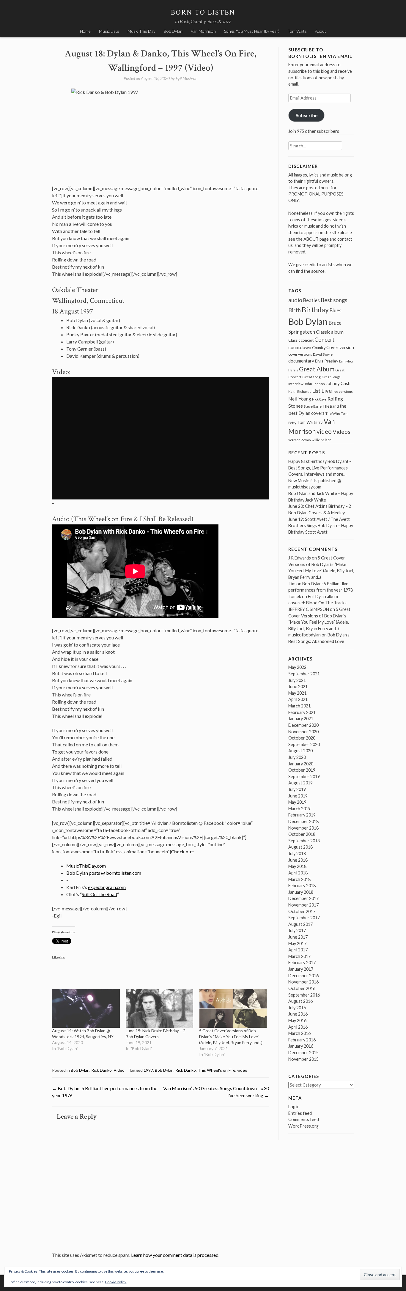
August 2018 (300, 846)
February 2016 (302, 1039)
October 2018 (301, 834)
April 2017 (298, 949)
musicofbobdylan (304, 634)
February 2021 (302, 712)
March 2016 (299, 1033)
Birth (294, 310)
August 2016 (300, 1001)
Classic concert (301, 340)
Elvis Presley (326, 360)
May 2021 (297, 693)
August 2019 (300, 782)
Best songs (334, 300)
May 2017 (297, 943)
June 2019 (298, 795)
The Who (332, 413)
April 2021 (298, 699)
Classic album (330, 332)
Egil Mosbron (186, 78)
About (320, 31)
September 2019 (304, 776)
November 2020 (303, 731)
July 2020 (297, 757)
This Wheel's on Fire (216, 1070)
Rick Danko (101, 1070)
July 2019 (297, 789)
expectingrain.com (107, 887)
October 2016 (301, 988)
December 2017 (303, 898)
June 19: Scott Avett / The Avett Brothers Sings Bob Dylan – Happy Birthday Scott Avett (320, 526)
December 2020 (303, 725)
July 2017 (297, 930)
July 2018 (297, 853)
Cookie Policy (115, 1282)
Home (85, 31)
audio (295, 300)
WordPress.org (303, 1125)
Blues (336, 310)
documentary (301, 360)
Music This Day (141, 31)
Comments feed (303, 1119)
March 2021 (299, 705)
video (242, 1070)
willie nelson (321, 440)
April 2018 (298, 872)
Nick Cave (319, 399)
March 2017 (299, 956)
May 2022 (297, 667)
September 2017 (304, 917)
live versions (343, 391)
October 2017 (301, 911)
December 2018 (303, 821)
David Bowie (323, 354)
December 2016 (303, 975)
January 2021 (300, 718)
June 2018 (298, 860)
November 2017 (303, 904)
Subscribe (306, 115)
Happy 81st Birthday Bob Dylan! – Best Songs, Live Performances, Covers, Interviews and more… (320, 468)
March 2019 (299, 808)
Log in (294, 1106)
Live (326, 390)
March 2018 (299, 879)
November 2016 (303, 981)
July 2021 (297, 680)
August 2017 (300, 924)
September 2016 (304, 994)
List (316, 391)
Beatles (311, 300)
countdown (299, 347)
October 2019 (301, 770)
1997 (148, 1070)
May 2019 (297, 802)
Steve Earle (313, 406)
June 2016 (298, 1013)
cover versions (300, 354)
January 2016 (300, 1046)
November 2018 (303, 827)
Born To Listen (203, 12)
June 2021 (298, 686)
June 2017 (298, 937)
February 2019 (302, 814)
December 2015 (303, 1052)
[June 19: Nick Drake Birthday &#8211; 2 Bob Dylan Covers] (159, 1008)
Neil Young (299, 398)
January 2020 (300, 763)
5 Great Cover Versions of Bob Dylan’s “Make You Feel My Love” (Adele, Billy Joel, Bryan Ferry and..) (230, 1036)
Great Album (316, 369)
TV (320, 423)
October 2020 (301, 737)
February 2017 (302, 962)
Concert (324, 339)
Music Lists (109, 31)
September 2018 (304, 840)
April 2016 (298, 1027)
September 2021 (304, 673)
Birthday (315, 309)
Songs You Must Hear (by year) (251, 31)
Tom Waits (297, 31)
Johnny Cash (338, 383)
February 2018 (302, 885)
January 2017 (300, 969)
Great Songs (331, 377)
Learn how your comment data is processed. (175, 1255)
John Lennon (314, 384)
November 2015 (303, 1059)
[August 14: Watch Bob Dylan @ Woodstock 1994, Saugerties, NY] (86, 1008)
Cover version (340, 347)
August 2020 (300, 750)
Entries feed (300, 1113)
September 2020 (304, 744)
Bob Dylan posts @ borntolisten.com (103, 873)
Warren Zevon (299, 440)
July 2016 (297, 1007)
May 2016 (297, 1020)
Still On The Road (99, 894)
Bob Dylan (173, 31)
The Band (330, 406)
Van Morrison (203, 31)
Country (318, 348)
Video (119, 1070)
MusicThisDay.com (86, 865)
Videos (341, 431)
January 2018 (300, 892)
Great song (311, 377)
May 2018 (297, 866)
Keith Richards (299, 391)
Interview (295, 384)
